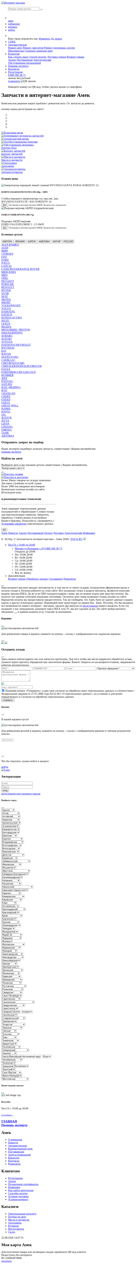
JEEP (4, 378)
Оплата (48, 533)
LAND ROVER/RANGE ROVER (20, 269)
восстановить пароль (28, 793)
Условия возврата (18, 1199)
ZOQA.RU (76, 539)
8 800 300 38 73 (17, 75)
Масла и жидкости (18, 1219)
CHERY (6, 396)
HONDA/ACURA (11, 317)
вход (5, 790)
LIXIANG (7, 426)
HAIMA (6, 408)
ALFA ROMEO (10, 244)
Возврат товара (75, 56)
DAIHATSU (8, 311)
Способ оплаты (37, 56)
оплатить (6, 1261)
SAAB (5, 293)
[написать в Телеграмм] (6, 643)
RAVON (6, 353)
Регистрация (15, 72)
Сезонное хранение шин (39, 50)
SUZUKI (6, 338)
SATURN (6, 384)
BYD (4, 390)
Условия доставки (18, 1196)
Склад (11, 1231)
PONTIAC (7, 381)
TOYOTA (7, 341)
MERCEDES (8, 272)
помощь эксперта (11, 451)
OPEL (4, 278)
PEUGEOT (7, 281)
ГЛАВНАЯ (9, 1121)
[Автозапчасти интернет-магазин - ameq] (5, 769)
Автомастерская (17, 44)
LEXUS (5, 323)
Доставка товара (56, 56)
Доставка (58, 533)
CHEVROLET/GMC (13, 363)
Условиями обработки (14, 523)
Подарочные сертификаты (23, 1184)
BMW (4, 250)
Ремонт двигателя (33, 47)
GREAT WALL (10, 405)
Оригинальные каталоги (22, 1213)
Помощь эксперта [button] (18, 66)
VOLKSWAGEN (11, 305)
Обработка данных (37, 578)
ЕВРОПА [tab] (7, 241)
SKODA (6, 299)
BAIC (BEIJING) (11, 387)
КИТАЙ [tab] (56, 241)
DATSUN (6, 314)
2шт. (5, 205)
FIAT (4, 256)
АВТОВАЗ (7, 435)
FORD (5, 259)
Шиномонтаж (16, 50)
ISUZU (5, 320)
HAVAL (5, 411)
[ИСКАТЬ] (41, 9)
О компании (15, 1139)
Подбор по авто (17, 1216)
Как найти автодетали (20, 1190)
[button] (6, 147)
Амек (4, 533)
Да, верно (56, 38)
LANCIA (6, 266)
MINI (4, 275)
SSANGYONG (10, 357)
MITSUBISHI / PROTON (15, 329)
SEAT (4, 296)
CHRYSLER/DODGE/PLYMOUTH (21, 366)
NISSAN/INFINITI (12, 332)
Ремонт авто (15, 47)
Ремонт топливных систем (59, 47)
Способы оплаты (18, 1193)
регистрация (8, 793)
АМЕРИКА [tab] (44, 241)
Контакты (13, 69)
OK (4, 530)
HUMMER (7, 375)
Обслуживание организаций (24, 62)
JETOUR (6, 417)
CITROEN (7, 253)
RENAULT (7, 287)
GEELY (5, 402)
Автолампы (15, 1222)
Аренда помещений (19, 1154)
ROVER (6, 290)
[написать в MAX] (2, 643)
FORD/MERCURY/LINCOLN (18, 372)
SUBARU (7, 335)
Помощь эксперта (14, 1125)
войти (4, 766)
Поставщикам (25, 59)
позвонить (14, 81)
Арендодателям (42, 59)
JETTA (5, 420)
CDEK (12, 41)
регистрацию (90, 605)
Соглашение (56, 578)
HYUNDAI (7, 347)
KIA (3, 350)
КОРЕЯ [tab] (32, 241)
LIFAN (5, 423)
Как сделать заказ (18, 56)
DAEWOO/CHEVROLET (16, 344)
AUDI (4, 247)
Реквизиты (69, 578)
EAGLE (5, 369)
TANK (5, 432)
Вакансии (13, 1157)
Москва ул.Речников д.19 (29, 548)
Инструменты (16, 1228)
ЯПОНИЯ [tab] (20, 241)
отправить (8, 700)
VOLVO (6, 308)
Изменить (44, 38)
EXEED (5, 399)
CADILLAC (8, 360)
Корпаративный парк (20, 1148)
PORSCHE (7, 284)
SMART (6, 302)
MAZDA (6, 326)
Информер (89, 533)
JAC (3, 414)
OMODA (6, 429)
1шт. (5, 227)
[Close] (2, 585)
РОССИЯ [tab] (68, 241)
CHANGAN (8, 393)
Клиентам (14, 53)
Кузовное (13, 1225)
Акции (12, 59)
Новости (13, 533)
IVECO (5, 262)
